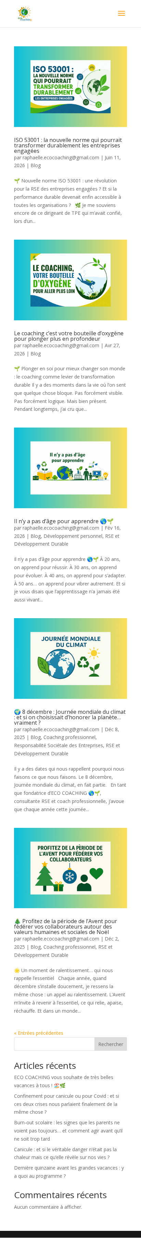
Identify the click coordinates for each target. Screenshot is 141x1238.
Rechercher (110, 1044)
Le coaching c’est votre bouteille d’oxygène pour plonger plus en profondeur (69, 335)
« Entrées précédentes (38, 1033)
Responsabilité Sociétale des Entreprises (58, 745)
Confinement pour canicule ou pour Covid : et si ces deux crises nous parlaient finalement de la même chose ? (66, 1104)
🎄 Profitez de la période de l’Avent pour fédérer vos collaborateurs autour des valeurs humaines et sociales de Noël (65, 926)
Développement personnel (72, 536)
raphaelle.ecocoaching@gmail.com (61, 157)
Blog (35, 165)
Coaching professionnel (69, 737)
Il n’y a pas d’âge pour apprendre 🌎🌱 (64, 521)
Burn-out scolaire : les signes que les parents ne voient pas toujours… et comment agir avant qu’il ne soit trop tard (68, 1130)
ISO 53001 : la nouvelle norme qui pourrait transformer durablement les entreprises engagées (68, 145)
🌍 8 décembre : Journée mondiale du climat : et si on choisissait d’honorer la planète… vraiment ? (70, 717)
